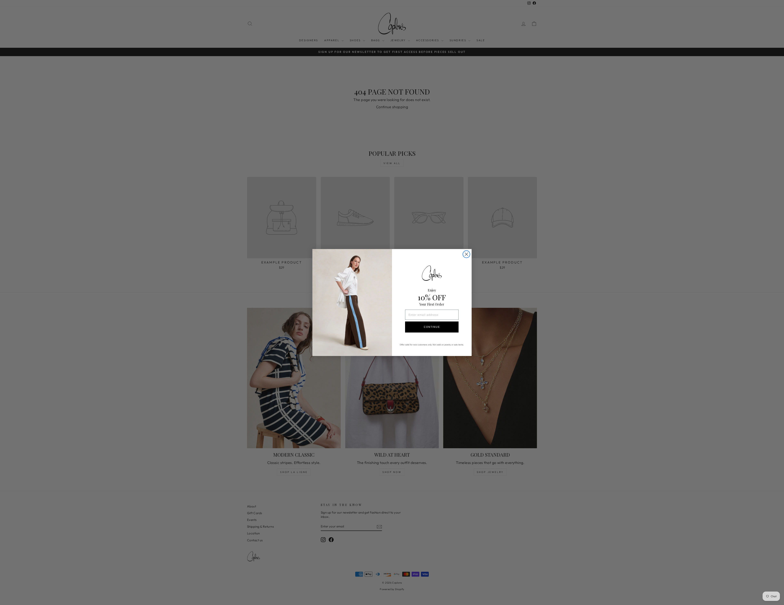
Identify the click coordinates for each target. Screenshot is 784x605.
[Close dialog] (466, 254)
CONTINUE (432, 327)
